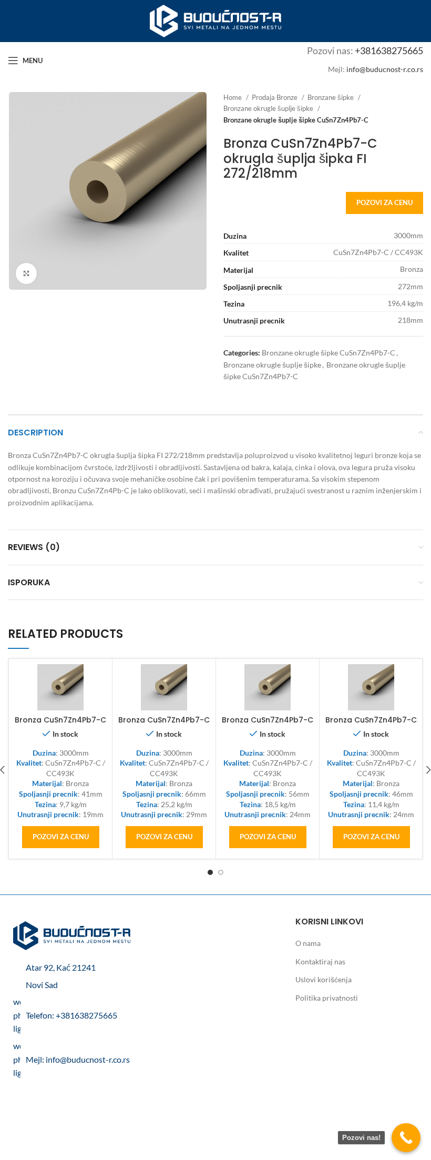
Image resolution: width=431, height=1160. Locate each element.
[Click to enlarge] (26, 273)
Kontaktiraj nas (320, 961)
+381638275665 (389, 50)
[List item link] (71, 1015)
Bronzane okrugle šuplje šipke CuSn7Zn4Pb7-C (295, 120)
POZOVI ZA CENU (384, 202)
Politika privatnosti (326, 997)
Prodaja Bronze (275, 97)
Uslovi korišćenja (323, 979)
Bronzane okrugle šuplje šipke (269, 108)
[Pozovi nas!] (406, 1137)
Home (233, 97)
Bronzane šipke (331, 97)
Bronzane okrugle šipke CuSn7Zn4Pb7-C (328, 352)
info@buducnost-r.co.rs (384, 69)
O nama (308, 943)
